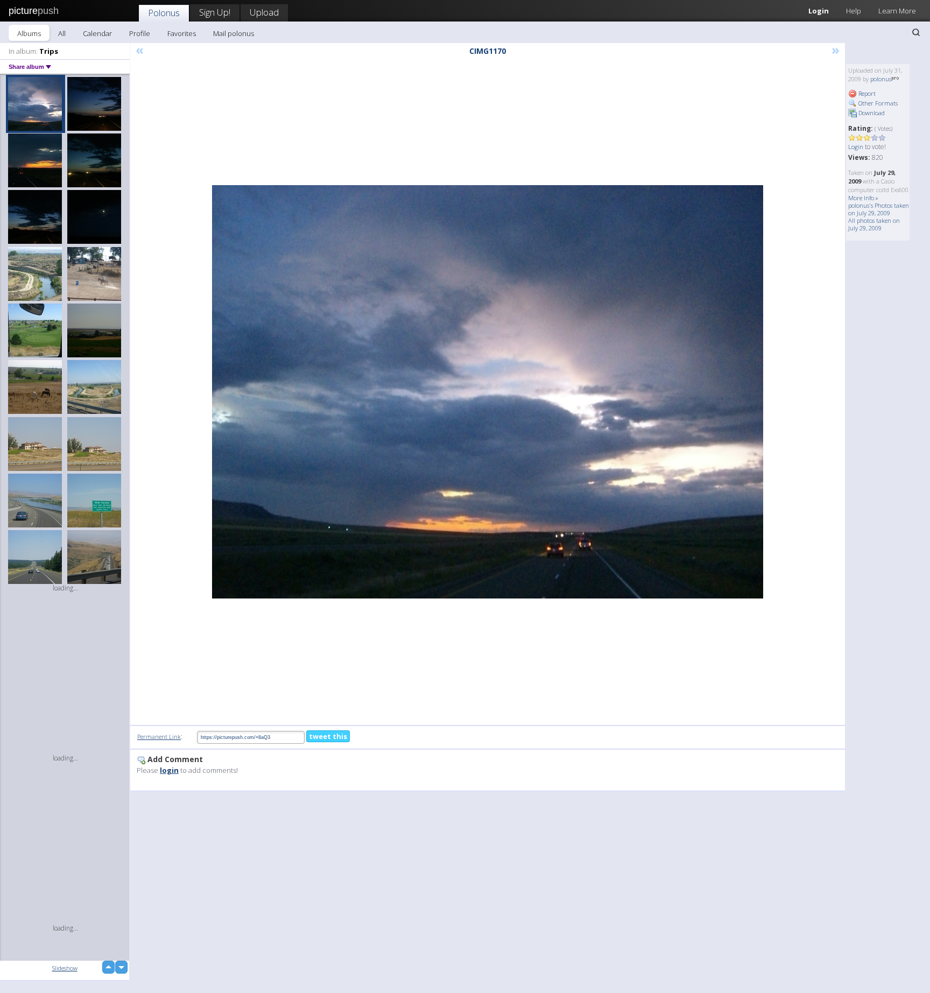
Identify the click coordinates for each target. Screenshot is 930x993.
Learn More (897, 11)
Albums (29, 33)
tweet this (328, 736)
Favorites (181, 33)
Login (818, 11)
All (62, 33)
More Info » (863, 198)
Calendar (97, 33)
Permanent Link (159, 737)
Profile (139, 33)
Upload (264, 12)
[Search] (916, 32)
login (169, 770)
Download (871, 113)
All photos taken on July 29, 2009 (874, 224)
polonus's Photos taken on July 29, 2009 (878, 209)
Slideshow (65, 968)
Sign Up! (214, 12)
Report (866, 93)
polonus (880, 79)
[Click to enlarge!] (487, 391)
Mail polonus (233, 33)
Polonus (164, 12)
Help (853, 11)
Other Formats (877, 103)
